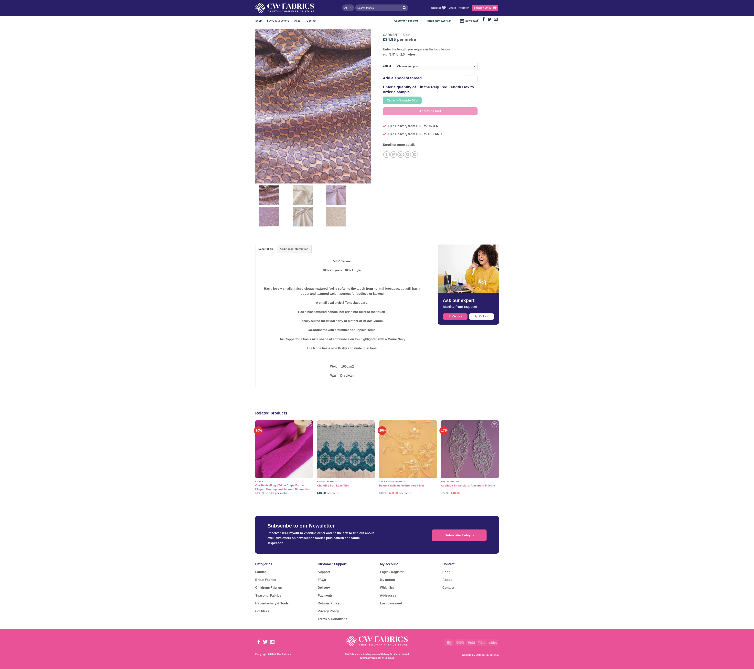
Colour (387, 66)
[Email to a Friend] (400, 154)
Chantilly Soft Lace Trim (333, 485)
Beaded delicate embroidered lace (402, 485)
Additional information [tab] (294, 248)
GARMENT (391, 35)
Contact (311, 20)
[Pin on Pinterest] (407, 154)
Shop (258, 20)
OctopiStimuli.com (487, 654)
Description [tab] (265, 248)
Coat (406, 35)
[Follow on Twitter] (489, 19)
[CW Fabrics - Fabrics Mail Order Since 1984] (284, 7)
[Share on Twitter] (393, 154)
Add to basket (430, 111)
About (297, 20)
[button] (485, 8)
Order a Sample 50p (402, 100)
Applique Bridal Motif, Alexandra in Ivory (468, 485)
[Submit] (404, 8)
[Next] (498, 461)
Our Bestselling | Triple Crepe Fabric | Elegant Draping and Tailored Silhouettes (282, 487)
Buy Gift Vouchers (278, 20)
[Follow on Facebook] (484, 19)
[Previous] (255, 461)
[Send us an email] (496, 19)
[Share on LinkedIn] (415, 154)
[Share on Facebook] (386, 154)
